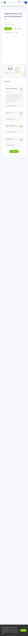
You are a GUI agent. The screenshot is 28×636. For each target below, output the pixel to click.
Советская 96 (8, 19)
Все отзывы (14, 151)
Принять (23, 630)
